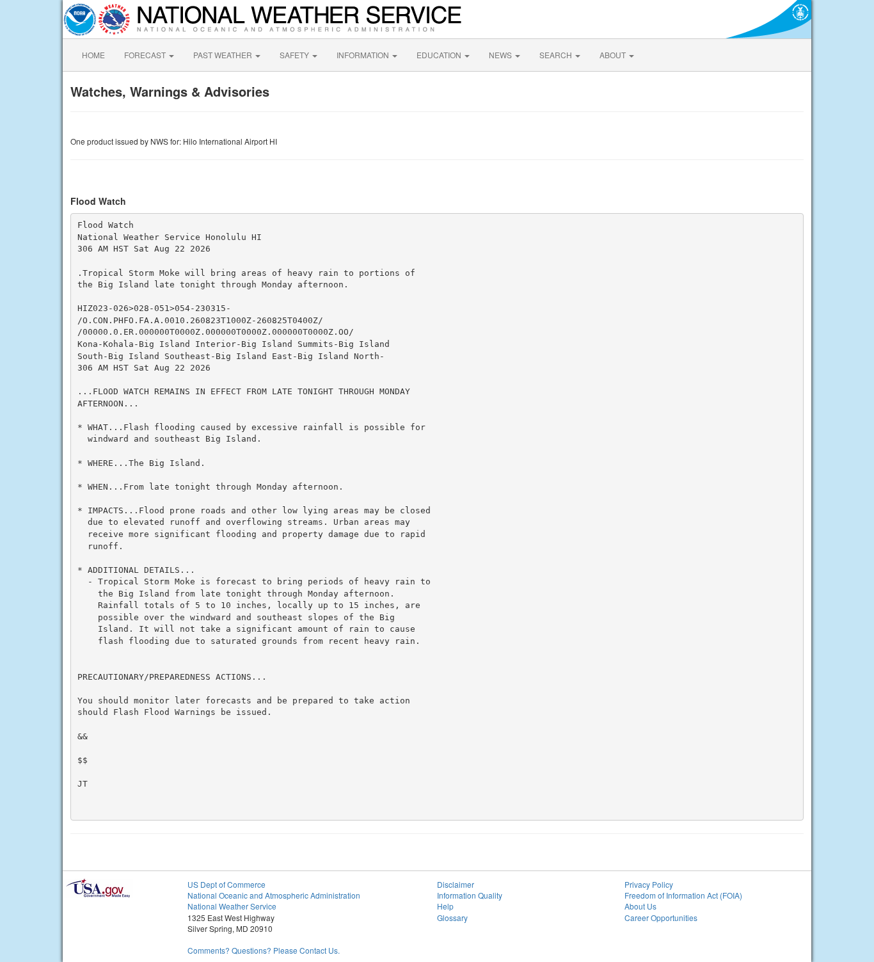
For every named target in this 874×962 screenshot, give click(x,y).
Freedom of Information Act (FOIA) (683, 895)
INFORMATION (364, 54)
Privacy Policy (648, 884)
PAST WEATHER (223, 54)
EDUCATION (440, 54)
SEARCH (556, 54)
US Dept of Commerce (226, 884)
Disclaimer (455, 884)
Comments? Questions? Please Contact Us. (263, 950)
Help (445, 906)
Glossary (452, 917)
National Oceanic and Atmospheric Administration (273, 895)
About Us (640, 906)
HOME (93, 54)
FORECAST (146, 54)
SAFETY (295, 54)
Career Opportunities (660, 917)
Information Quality (469, 895)
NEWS (501, 54)
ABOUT (614, 54)
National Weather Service (231, 906)
